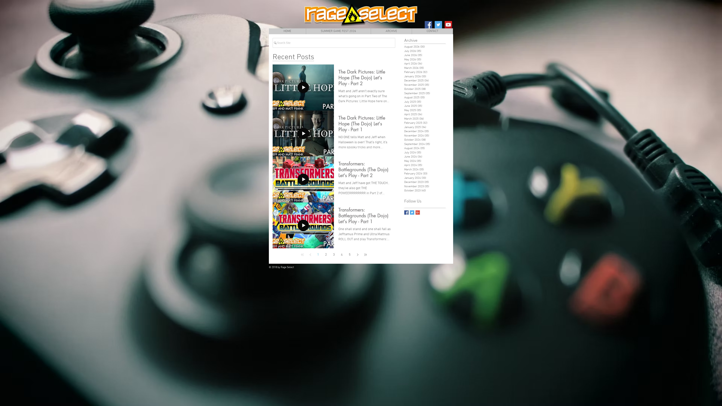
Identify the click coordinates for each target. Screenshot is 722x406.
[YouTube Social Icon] (448, 24)
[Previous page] (310, 254)
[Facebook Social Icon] (428, 24)
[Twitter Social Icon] (438, 24)
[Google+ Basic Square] (418, 212)
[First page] (302, 254)
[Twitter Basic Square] (412, 212)
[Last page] (365, 254)
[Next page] (357, 254)
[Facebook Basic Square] (406, 212)
